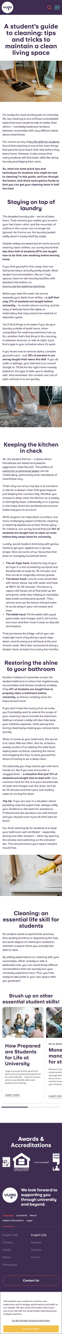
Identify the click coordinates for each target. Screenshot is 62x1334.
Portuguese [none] (9, 1264)
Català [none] (6, 1249)
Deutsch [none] (36, 1249)
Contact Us (31, 1280)
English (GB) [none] (10, 1235)
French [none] (35, 1257)
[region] (31, 1313)
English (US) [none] (38, 1235)
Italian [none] (6, 1257)
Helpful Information (13, 1220)
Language (8, 1215)
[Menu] (57, 7)
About (33, 1215)
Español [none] (36, 1242)
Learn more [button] (12, 1094)
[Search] (49, 7)
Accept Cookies (31, 1329)
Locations (21, 1215)
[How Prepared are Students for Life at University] (22, 1022)
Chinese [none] (7, 1242)
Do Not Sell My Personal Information (31, 1320)
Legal (29, 1220)
